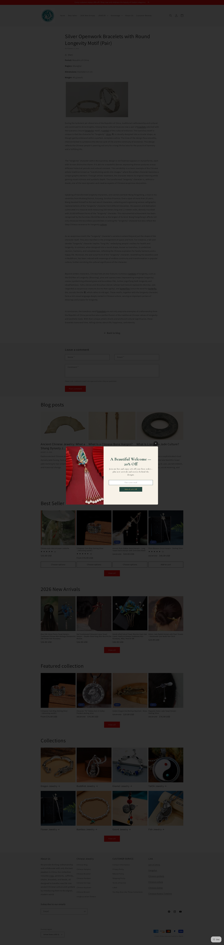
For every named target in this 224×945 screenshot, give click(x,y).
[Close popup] (155, 443)
